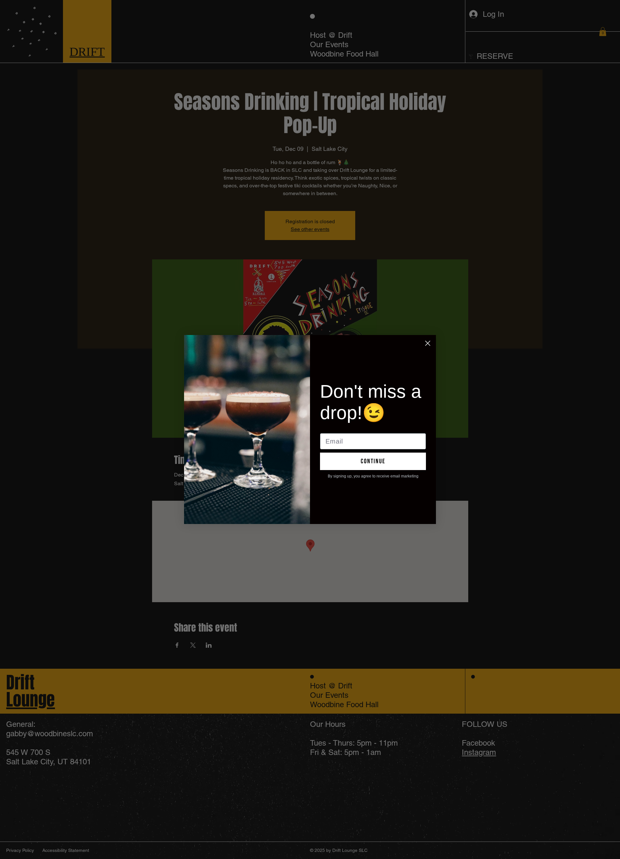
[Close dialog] (427, 343)
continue (373, 461)
